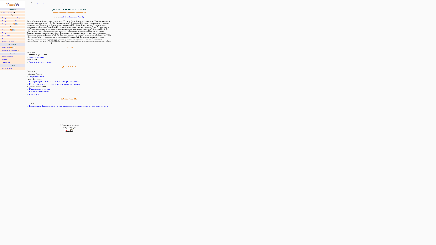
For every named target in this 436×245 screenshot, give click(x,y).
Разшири (36, 3)
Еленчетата (34, 94)
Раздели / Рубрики (7, 36)
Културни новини (7, 23)
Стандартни (63, 3)
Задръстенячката (36, 76)
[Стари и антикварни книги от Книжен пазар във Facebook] (12, 47)
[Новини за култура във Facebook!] (16, 23)
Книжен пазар (6, 47)
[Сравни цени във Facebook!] (16, 50)
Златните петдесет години (40, 62)
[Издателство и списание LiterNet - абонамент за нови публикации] (11, 30)
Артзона (4, 59)
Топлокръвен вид (36, 57)
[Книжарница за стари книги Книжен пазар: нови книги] (11, 47)
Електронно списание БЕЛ (9, 21)
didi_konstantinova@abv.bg (72, 17)
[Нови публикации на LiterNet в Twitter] (14, 30)
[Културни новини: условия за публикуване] (12, 23)
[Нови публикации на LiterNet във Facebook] (13, 30)
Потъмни (56, 3)
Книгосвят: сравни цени (9, 50)
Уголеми (46, 3)
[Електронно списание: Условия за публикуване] (20, 18)
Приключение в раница (39, 89)
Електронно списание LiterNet (10, 18)
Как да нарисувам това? (39, 92)
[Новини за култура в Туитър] (17, 23)
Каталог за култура (7, 56)
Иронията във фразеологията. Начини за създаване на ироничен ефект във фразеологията (68, 106)
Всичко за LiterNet (7, 68)
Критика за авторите (8, 41)
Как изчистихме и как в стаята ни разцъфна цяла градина (54, 84)
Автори (4, 38)
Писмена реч (6, 62)
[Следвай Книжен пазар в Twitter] (14, 47)
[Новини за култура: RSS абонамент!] (14, 23)
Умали (51, 3)
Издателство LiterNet (8, 12)
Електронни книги (7, 33)
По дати (4, 30)
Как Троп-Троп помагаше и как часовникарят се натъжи (54, 81)
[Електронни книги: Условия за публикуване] (14, 12)
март (8, 30)
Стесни (41, 3)
